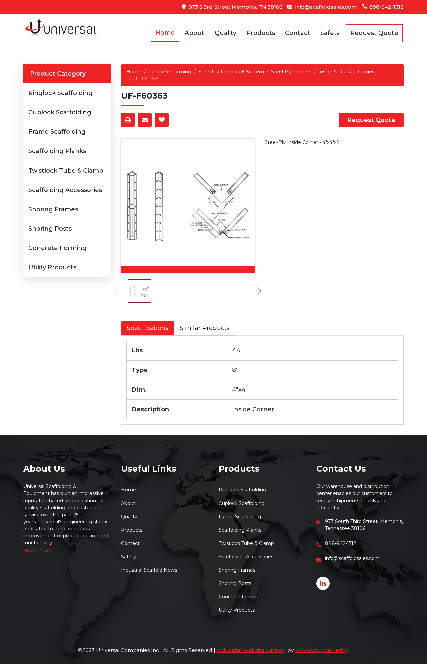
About (194, 33)
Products (260, 33)
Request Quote (371, 120)
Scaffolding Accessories (65, 190)
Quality (225, 33)
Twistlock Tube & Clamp (65, 170)
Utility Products (52, 267)
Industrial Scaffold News (149, 570)
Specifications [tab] (147, 328)
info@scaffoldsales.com (325, 7)
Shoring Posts (50, 228)
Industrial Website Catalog (251, 650)
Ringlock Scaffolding (60, 93)
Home (165, 32)
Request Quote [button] (374, 33)
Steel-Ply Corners (291, 72)
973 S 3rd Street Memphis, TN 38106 (235, 7)
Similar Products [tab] (205, 328)
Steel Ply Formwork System (231, 72)
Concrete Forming (57, 248)
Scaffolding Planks (57, 151)
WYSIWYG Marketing (322, 650)
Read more (37, 550)
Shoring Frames (53, 209)
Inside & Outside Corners (347, 72)
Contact (297, 33)
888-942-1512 (386, 7)
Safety (330, 33)
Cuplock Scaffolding (59, 112)
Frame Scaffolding (57, 131)
